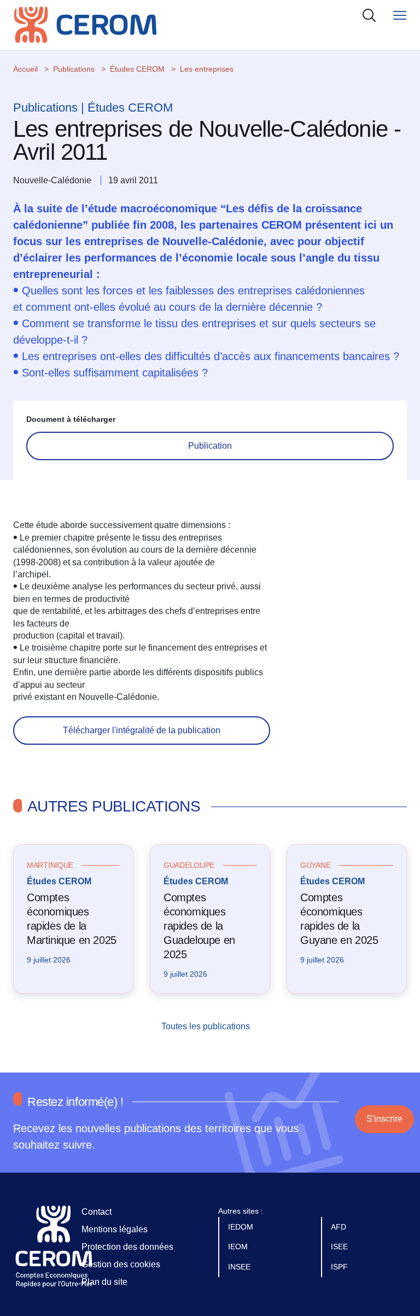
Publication (210, 445)
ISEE (340, 1246)
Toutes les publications (206, 1026)
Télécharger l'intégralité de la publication (141, 730)
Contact (96, 1211)
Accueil (25, 69)
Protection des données (127, 1246)
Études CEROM (137, 69)
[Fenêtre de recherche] (369, 15)
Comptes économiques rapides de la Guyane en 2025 (339, 918)
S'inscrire (384, 1118)
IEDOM (241, 1226)
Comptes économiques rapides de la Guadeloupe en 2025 (199, 925)
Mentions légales (114, 1229)
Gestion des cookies (120, 1264)
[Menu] (399, 15)
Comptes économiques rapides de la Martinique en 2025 (71, 918)
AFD (339, 1226)
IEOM (239, 1246)
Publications (74, 69)
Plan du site (104, 1281)
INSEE (240, 1266)
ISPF (340, 1266)
